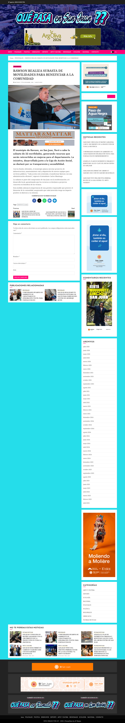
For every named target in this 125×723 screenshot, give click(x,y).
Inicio (10, 52)
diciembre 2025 (88, 373)
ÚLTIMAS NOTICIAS (89, 620)
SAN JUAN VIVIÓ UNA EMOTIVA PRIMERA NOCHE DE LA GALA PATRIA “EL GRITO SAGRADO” (97, 180)
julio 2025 (86, 391)
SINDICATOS (36, 52)
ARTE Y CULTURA (56, 52)
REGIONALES (67, 52)
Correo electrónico (19, 263)
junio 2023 (86, 484)
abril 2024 (86, 447)
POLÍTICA (27, 52)
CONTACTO (95, 52)
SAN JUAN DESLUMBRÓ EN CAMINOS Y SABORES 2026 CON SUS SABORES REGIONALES (32, 651)
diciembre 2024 (88, 417)
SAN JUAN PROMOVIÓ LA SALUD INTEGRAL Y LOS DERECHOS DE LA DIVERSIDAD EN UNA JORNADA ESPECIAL (103, 651)
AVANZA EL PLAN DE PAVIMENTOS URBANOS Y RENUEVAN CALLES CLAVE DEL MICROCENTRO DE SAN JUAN (98, 163)
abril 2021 (86, 503)
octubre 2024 (87, 425)
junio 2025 (86, 395)
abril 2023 (86, 492)
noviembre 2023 (88, 466)
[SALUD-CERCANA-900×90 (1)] (44, 145)
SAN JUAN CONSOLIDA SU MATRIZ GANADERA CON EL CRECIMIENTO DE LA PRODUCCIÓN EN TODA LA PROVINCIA (98, 144)
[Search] (116, 52)
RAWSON (20, 205)
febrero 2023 (87, 499)
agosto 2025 (87, 388)
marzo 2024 (87, 451)
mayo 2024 (86, 443)
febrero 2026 (87, 365)
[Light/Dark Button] (112, 52)
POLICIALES (17, 52)
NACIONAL (86, 52)
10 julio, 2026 (27, 656)
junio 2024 (86, 440)
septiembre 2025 (88, 384)
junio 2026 (86, 350)
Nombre (16, 256)
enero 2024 (86, 458)
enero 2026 (86, 369)
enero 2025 (86, 414)
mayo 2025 (86, 399)
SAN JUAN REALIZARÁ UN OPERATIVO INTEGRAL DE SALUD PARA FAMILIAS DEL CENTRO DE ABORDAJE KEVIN (67, 296)
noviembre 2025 (88, 376)
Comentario (17, 233)
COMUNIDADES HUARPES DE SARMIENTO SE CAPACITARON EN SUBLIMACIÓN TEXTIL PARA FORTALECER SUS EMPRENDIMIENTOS (33, 297)
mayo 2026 (86, 354)
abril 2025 (86, 402)
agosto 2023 (87, 477)
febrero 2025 (87, 410)
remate (26, 205)
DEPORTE (45, 52)
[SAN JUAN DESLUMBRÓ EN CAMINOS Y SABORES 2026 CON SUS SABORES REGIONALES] (15, 650)
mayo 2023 (86, 488)
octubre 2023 (87, 469)
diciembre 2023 (88, 462)
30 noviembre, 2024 (28, 82)
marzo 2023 (87, 496)
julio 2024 (86, 436)
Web (14, 270)
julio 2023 (86, 481)
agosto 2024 (87, 432)
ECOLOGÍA (77, 52)
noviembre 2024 (88, 421)
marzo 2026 (87, 361)
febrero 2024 (87, 455)
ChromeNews (69, 721)
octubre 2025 (87, 380)
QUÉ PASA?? (18, 82)
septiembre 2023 (88, 473)
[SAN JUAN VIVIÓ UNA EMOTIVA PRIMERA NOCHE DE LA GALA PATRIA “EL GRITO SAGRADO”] (51, 650)
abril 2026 (86, 358)
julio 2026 (86, 347)
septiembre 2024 (88, 428)
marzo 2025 (87, 406)
